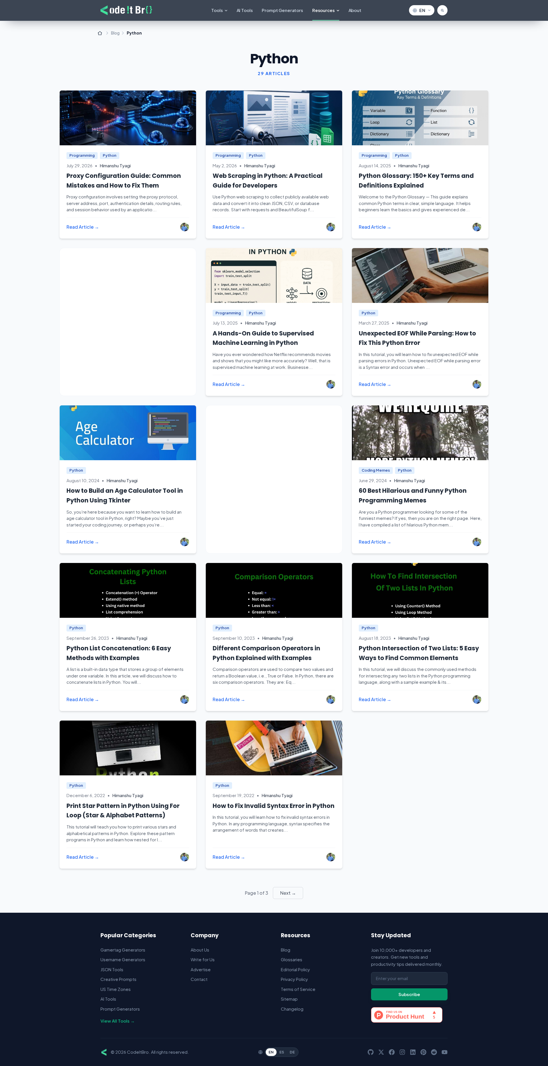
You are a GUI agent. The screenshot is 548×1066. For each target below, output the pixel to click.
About (354, 10)
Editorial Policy (295, 969)
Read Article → (83, 227)
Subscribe (409, 994)
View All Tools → (117, 1020)
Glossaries (291, 959)
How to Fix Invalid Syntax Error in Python (274, 806)
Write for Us (203, 959)
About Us (200, 949)
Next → (288, 893)
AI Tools (245, 10)
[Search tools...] (442, 10)
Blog (115, 33)
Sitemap (289, 998)
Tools (217, 10)
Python (109, 155)
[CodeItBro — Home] (126, 10)
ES (281, 1052)
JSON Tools (111, 969)
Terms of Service (298, 989)
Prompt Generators (282, 10)
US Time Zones (115, 989)
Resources (323, 10)
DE (292, 1052)
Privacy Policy (294, 979)
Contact (199, 979)
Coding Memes (376, 470)
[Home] (100, 33)
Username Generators (122, 959)
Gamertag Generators (122, 949)
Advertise (201, 969)
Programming (82, 155)
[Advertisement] (128, 322)
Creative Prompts (118, 979)
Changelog (292, 1008)
